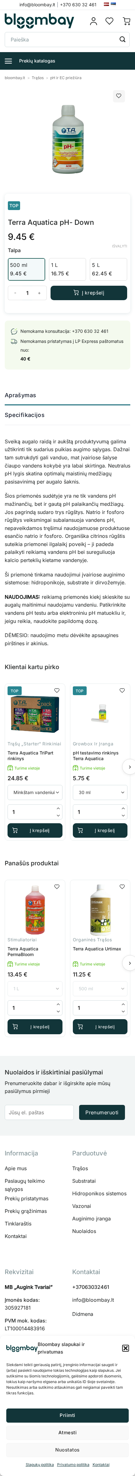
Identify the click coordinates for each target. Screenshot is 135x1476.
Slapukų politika (40, 1464)
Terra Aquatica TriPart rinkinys (30, 755)
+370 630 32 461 (90, 331)
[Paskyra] (95, 21)
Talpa (14, 250)
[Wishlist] (109, 21)
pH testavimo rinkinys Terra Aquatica (96, 755)
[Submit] (122, 39)
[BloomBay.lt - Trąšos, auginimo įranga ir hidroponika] (39, 21)
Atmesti (67, 1432)
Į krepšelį (93, 293)
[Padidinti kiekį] (58, 808)
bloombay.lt (15, 77)
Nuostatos (67, 1450)
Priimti (67, 1415)
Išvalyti (119, 246)
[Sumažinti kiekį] (58, 815)
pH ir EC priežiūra (66, 77)
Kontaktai (101, 1464)
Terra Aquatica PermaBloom (23, 951)
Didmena (82, 1314)
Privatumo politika (73, 1464)
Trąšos (38, 77)
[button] (125, 1348)
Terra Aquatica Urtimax (97, 948)
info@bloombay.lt (93, 1300)
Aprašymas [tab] (20, 395)
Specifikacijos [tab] (25, 415)
